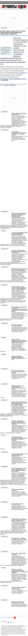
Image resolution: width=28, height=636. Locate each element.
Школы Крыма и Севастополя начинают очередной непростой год (19, 455)
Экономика (4, 130)
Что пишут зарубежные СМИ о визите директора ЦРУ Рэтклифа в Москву (19, 233)
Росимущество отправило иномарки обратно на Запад (18, 539)
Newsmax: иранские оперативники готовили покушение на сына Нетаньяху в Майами (19, 571)
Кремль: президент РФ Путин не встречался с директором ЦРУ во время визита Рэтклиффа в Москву (19, 403)
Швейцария (17, 78)
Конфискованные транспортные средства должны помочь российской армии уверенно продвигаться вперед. (19, 542)
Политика (4, 28)
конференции (4, 58)
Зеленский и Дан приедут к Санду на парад (19, 588)
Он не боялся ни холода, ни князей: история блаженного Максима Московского (19, 520)
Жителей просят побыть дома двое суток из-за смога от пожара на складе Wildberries (19, 269)
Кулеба (11, 78)
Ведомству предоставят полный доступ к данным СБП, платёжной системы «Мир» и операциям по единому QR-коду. (19, 138)
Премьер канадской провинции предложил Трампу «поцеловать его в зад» (19, 358)
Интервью (4, 466)
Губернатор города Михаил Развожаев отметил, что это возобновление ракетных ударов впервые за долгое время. (19, 508)
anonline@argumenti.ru (6, 624)
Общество (5, 111)
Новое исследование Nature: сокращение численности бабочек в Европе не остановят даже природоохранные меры (19, 215)
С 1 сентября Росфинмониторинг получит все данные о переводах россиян (19, 133)
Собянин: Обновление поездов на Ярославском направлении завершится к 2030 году (19, 422)
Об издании (3, 623)
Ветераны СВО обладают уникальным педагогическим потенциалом (19, 251)
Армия (3, 337)
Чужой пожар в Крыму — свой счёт (18, 490)
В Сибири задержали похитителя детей (17, 325)
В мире (3, 230)
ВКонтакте (13, 85)
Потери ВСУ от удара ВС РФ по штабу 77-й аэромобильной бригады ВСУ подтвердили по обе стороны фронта (19, 309)
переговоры (4, 80)
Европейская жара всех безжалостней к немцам (17, 602)
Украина (5, 78)
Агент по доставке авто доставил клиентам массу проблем (18, 371)
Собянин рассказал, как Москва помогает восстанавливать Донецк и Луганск (19, 387)
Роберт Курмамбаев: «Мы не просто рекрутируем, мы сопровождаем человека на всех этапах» (19, 470)
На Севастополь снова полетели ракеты (17, 504)
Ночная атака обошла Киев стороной (19, 554)
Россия (24, 78)
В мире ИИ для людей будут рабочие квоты (19, 114)
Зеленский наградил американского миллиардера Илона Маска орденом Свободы (19, 438)
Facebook (6, 85)
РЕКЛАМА (3, 622)
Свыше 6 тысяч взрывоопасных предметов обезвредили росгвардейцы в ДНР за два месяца (19, 341)
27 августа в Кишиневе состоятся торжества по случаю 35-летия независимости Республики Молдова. (19, 591)
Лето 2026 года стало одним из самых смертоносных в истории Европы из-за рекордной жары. (19, 605)
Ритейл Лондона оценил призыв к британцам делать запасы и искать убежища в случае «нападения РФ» (19, 288)
